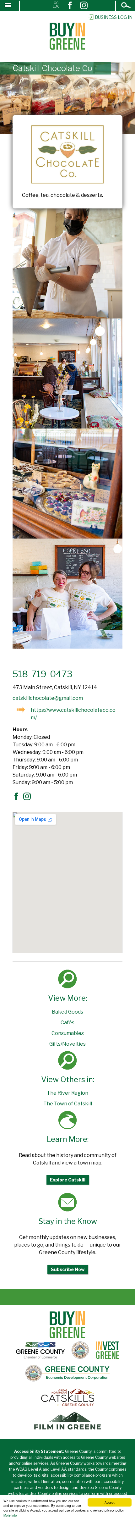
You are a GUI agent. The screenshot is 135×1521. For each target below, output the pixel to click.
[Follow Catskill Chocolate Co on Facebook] (18, 798)
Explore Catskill (67, 1179)
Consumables (67, 1033)
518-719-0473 (43, 674)
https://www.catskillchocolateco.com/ (73, 714)
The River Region (67, 1093)
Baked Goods (67, 1012)
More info (10, 1515)
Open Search (126, 6)
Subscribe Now (67, 1269)
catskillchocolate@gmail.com (48, 698)
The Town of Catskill (67, 1104)
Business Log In (113, 17)
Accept (110, 1502)
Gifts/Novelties (67, 1044)
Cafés (67, 1023)
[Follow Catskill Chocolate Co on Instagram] (28, 798)
